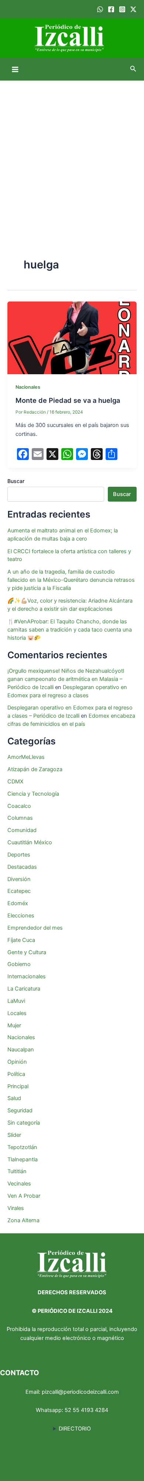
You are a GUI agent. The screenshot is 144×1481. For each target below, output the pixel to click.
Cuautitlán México (29, 842)
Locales (17, 1013)
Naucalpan (20, 1049)
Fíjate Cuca (21, 940)
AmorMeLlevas (26, 757)
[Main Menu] (15, 69)
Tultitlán (17, 1171)
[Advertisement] (72, 156)
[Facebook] (111, 9)
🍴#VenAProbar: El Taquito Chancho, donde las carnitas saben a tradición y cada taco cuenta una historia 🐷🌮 (69, 629)
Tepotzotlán (22, 1147)
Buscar (15, 481)
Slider (14, 1135)
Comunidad (22, 830)
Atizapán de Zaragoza (34, 769)
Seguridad (19, 1110)
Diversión (19, 879)
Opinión (17, 1061)
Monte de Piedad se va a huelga (68, 400)
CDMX (15, 781)
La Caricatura (23, 988)
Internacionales (26, 976)
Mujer (14, 1025)
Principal (17, 1086)
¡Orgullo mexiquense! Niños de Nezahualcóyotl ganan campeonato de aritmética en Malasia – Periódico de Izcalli (65, 679)
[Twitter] (133, 9)
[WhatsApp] (100, 9)
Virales (15, 1208)
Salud (14, 1098)
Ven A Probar (23, 1196)
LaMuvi (16, 1001)
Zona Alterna (23, 1220)
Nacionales (28, 387)
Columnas (20, 818)
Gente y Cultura (26, 952)
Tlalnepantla (22, 1159)
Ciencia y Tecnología (33, 793)
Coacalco (19, 806)
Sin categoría (23, 1122)
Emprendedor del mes (35, 927)
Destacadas (22, 867)
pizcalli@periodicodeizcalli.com (80, 1392)
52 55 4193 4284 (86, 1410)
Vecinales (19, 1183)
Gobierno (19, 964)
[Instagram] (122, 9)
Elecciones (20, 915)
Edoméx (17, 903)
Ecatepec (19, 891)
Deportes (18, 854)
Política (16, 1074)
